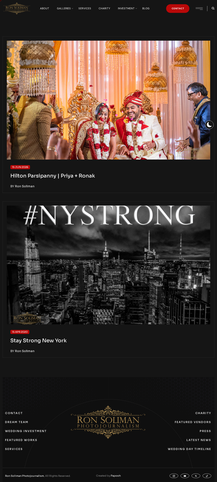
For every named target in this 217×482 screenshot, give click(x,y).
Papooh (116, 475)
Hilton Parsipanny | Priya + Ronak (52, 176)
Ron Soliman (25, 186)
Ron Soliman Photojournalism (24, 475)
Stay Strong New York (38, 340)
